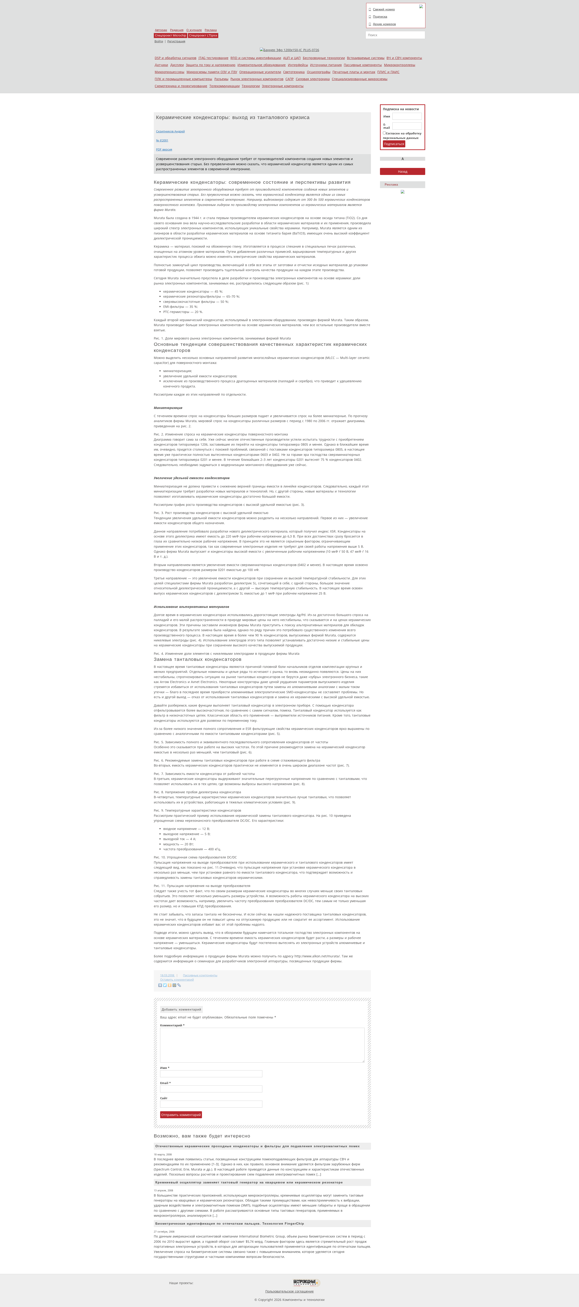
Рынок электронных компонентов (256, 79)
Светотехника (294, 72)
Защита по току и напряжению (210, 65)
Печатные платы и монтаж (353, 72)
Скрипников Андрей (170, 131)
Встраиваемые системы (365, 58)
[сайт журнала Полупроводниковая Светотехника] (271, 1283)
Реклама (211, 30)
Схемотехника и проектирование (181, 86)
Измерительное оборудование (261, 65)
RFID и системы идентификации (255, 58)
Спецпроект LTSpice (203, 35)
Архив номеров (384, 24)
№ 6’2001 (162, 140)
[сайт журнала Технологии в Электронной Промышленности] (238, 1283)
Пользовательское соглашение (289, 1291)
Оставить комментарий (177, 980)
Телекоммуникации (224, 86)
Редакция (176, 30)
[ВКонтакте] (160, 985)
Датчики (161, 65)
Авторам (161, 30)
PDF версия (164, 149)
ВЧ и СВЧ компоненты (404, 58)
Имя (386, 116)
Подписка (380, 16)
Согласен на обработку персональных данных (402, 135)
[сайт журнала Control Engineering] (336, 1283)
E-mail (386, 126)
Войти (158, 41)
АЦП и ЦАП (292, 58)
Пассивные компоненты (363, 65)
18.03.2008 (167, 975)
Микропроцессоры (169, 72)
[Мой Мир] (174, 985)
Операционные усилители (260, 72)
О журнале (194, 30)
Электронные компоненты (283, 86)
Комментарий (172, 1025)
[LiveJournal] (179, 985)
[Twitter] (165, 985)
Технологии (251, 86)
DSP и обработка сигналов (175, 58)
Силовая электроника (313, 79)
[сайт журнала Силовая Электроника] (209, 1283)
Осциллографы (318, 72)
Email (165, 1083)
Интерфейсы (298, 65)
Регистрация (176, 41)
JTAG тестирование (213, 58)
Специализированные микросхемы (359, 79)
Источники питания (326, 65)
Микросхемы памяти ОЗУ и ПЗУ (212, 72)
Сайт (163, 1098)
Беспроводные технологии (324, 58)
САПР (289, 79)
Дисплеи (177, 65)
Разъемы (221, 79)
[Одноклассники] (169, 985)
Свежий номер (384, 9)
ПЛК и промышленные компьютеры (183, 79)
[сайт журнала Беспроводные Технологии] (306, 1283)
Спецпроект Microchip (170, 35)
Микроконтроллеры (399, 65)
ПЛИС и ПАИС (388, 72)
